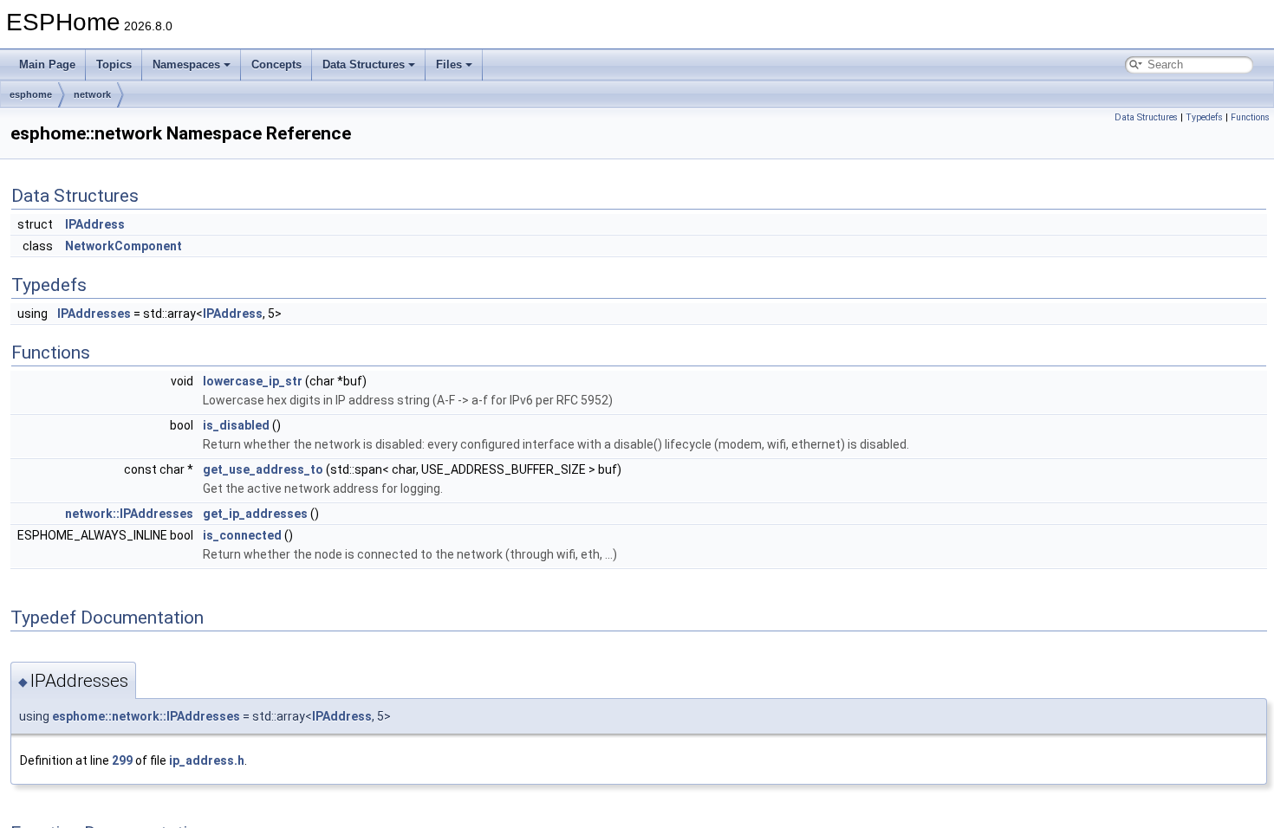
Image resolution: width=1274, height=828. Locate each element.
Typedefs (1204, 117)
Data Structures (363, 64)
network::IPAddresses (129, 514)
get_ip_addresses (255, 514)
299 (122, 760)
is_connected (242, 535)
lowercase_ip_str (252, 381)
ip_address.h (206, 760)
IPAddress (95, 224)
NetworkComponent (123, 246)
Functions (1250, 117)
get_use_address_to (263, 469)
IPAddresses (94, 313)
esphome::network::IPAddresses (146, 716)
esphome (31, 94)
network (92, 94)
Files (449, 64)
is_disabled (236, 425)
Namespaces (186, 64)
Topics (114, 64)
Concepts (276, 64)
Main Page (47, 64)
